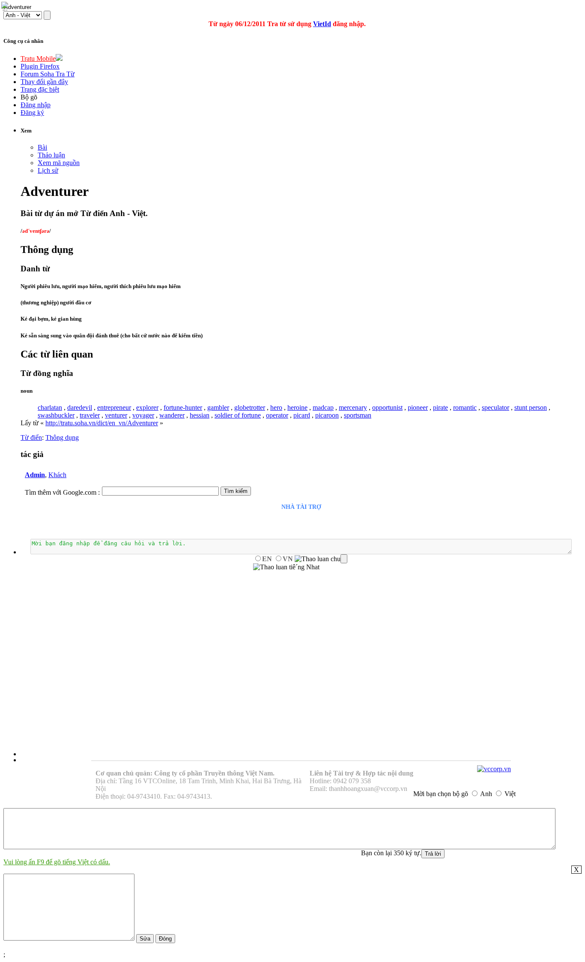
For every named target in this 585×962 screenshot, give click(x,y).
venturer (116, 415)
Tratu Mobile (38, 58)
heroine (297, 407)
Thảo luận (51, 155)
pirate (440, 407)
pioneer (418, 407)
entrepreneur (114, 407)
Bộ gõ (29, 97)
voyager (143, 415)
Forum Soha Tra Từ (48, 74)
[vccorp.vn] (494, 769)
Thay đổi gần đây (44, 81)
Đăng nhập (36, 104)
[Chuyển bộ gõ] (6, 6)
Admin (35, 474)
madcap (323, 407)
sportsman (357, 415)
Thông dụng (62, 437)
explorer (147, 407)
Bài (42, 147)
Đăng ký (32, 112)
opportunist (387, 407)
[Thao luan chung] (321, 559)
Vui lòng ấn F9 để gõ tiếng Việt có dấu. (56, 862)
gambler (218, 407)
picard (301, 415)
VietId (322, 23)
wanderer (172, 415)
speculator (495, 407)
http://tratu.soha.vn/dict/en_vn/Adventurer (101, 423)
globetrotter (249, 407)
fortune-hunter (183, 407)
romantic (465, 407)
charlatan (50, 407)
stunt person (530, 407)
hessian (199, 415)
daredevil (79, 407)
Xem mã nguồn (59, 162)
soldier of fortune (238, 415)
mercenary (353, 407)
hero (276, 407)
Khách (57, 474)
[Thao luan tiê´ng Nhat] (286, 567)
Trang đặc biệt (40, 89)
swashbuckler (56, 415)
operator (277, 415)
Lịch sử (48, 170)
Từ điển (31, 437)
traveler (90, 415)
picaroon (327, 415)
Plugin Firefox (40, 66)
